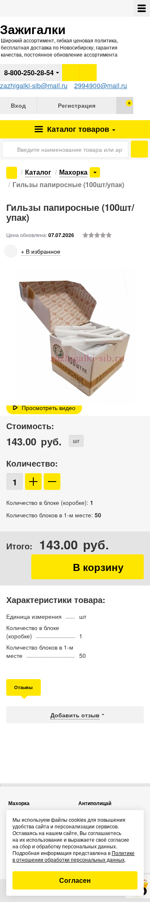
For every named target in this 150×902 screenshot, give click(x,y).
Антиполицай (94, 803)
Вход (18, 105)
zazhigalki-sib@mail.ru (34, 85)
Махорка (73, 172)
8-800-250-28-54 (29, 72)
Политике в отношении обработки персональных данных (73, 856)
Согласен (75, 880)
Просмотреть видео (48, 407)
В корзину (87, 566)
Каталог (77, 129)
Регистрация (76, 105)
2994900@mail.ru (100, 85)
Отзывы (23, 687)
